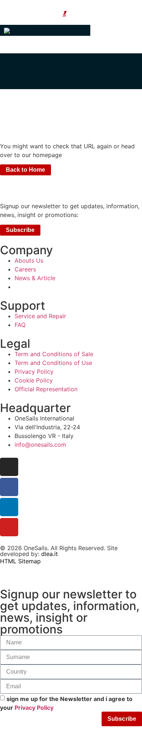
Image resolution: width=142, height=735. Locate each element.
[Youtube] (9, 527)
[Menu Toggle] (71, 21)
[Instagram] (9, 467)
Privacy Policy (34, 707)
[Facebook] (9, 487)
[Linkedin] (9, 507)
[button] (45, 30)
